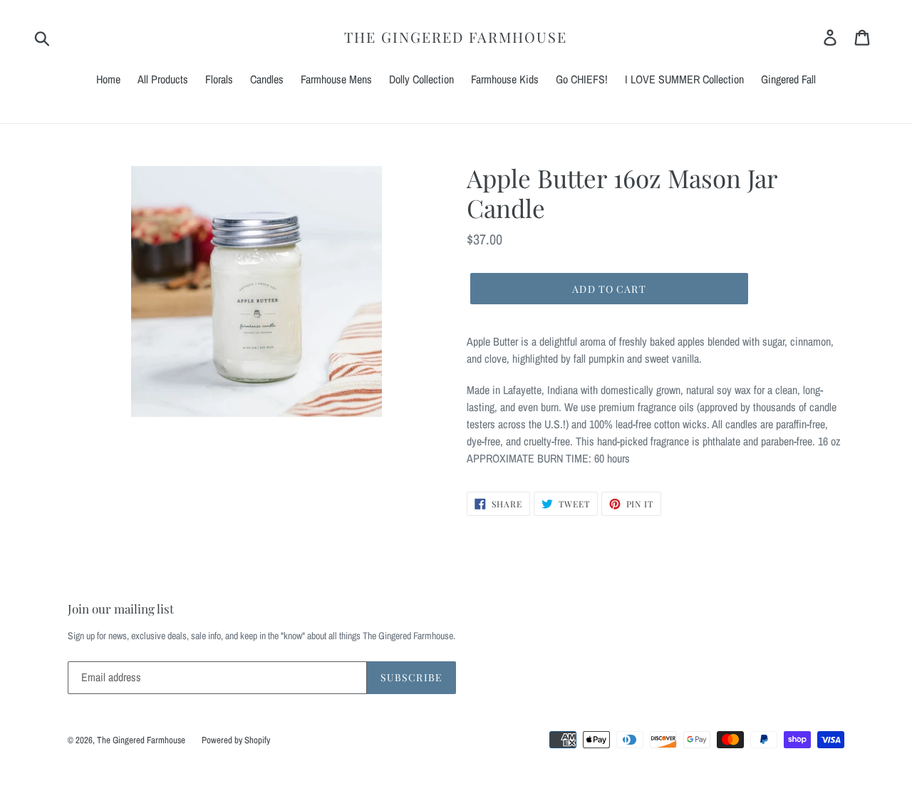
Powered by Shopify (236, 740)
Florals (219, 79)
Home (108, 79)
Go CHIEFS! (582, 79)
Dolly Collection (421, 79)
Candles (267, 79)
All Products (163, 79)
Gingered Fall (788, 79)
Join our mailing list (121, 608)
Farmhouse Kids (505, 79)
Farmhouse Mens (336, 79)
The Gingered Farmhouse (455, 37)
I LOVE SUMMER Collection (684, 79)
